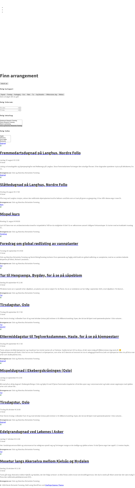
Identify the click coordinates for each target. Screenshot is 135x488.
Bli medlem (10, 12)
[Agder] (5, 136)
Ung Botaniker (40, 94)
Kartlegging (17, 94)
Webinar (61, 94)
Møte (28, 94)
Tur (33, 94)
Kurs (24, 94)
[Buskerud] (5, 141)
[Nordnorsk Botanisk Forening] (11, 121)
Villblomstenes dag (51, 94)
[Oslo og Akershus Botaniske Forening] (11, 126)
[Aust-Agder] (5, 139)
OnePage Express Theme (54, 485)
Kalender (9, 10)
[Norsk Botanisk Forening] (11, 122)
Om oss (7, 8)
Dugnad (3, 94)
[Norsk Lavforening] (11, 124)
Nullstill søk (4, 83)
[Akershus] (5, 138)
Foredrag (9, 94)
